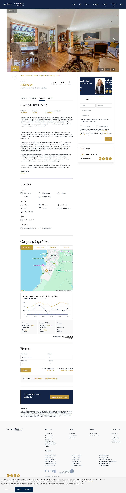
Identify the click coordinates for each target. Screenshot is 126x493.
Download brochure (92, 154)
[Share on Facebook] (100, 158)
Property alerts (104, 126)
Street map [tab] (26, 247)
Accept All (28, 489)
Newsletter (87, 126)
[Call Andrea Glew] (93, 91)
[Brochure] (82, 154)
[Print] (82, 148)
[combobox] (62, 364)
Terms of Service (83, 134)
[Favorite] (14, 77)
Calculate (25, 370)
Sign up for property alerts (59, 397)
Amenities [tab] (53, 247)
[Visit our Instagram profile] (15, 475)
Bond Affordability (50, 379)
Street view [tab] (40, 247)
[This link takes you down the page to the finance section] (45, 113)
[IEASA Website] (50, 472)
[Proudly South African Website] (66, 471)
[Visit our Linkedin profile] (11, 475)
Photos (107, 69)
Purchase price (24, 354)
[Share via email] (110, 158)
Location (42, 98)
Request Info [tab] (88, 99)
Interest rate (23, 360)
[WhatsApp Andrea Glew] (96, 91)
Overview (23, 98)
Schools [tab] (66, 247)
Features (33, 98)
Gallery (15, 68)
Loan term (50, 360)
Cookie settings (7, 489)
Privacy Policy (105, 130)
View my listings (96, 88)
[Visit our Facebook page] (8, 475)
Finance (50, 98)
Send (108, 139)
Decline (19, 489)
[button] (11, 40)
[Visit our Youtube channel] (18, 475)
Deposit (50, 354)
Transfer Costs (38, 379)
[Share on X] (103, 158)
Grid (113, 69)
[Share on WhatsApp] (107, 158)
